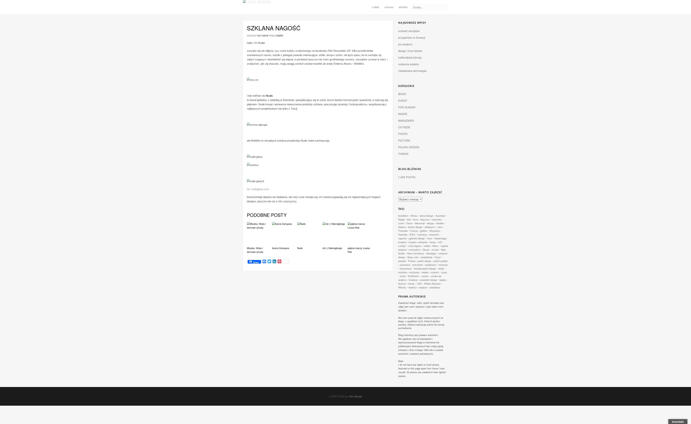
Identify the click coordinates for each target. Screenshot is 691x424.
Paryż (438, 257)
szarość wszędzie (409, 31)
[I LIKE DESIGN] (256, 4)
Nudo (300, 248)
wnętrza (412, 287)
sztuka (424, 276)
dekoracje (420, 223)
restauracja (405, 268)
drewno (402, 227)
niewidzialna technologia (412, 71)
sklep (441, 268)
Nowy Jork (412, 257)
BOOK (402, 94)
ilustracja (422, 234)
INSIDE (402, 114)
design (430, 223)
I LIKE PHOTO (406, 177)
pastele (402, 261)
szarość (435, 272)
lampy (433, 242)
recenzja (443, 264)
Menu (435, 246)
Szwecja (413, 280)
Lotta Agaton (414, 246)
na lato (435, 249)
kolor (429, 238)
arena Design (426, 215)
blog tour (424, 219)
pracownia (417, 264)
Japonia (402, 238)
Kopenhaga (440, 238)
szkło (403, 276)
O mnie (375, 7)
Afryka (413, 215)
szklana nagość (273, 28)
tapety (442, 280)
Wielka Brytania (432, 283)
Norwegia (431, 253)
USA (419, 283)
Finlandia (403, 230)
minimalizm (415, 249)
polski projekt (441, 261)
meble (427, 246)
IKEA (412, 234)
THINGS (403, 154)
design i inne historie (410, 51)
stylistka (402, 272)
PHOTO (403, 134)
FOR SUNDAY (407, 107)
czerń (401, 223)
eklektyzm (430, 227)
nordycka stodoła (408, 64)
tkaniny (402, 283)
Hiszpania (434, 230)
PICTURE (404, 140)
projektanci (430, 264)
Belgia (401, 219)
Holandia (402, 234)
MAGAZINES (406, 120)
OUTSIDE (404, 127)
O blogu (389, 7)
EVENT (402, 100)
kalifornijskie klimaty (410, 57)
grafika (423, 230)
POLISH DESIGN (408, 147)
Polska (411, 261)
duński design (415, 227)
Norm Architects (415, 253)
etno (440, 227)
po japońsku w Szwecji (411, 37)
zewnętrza (434, 287)
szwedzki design (428, 280)
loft (440, 242)
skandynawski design (425, 268)
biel (409, 219)
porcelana (405, 264)
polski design (424, 261)
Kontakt (403, 7)
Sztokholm (413, 276)
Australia (440, 215)
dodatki (440, 223)
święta (425, 272)
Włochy (402, 287)
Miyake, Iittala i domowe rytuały (255, 250)
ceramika (436, 219)
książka (402, 242)
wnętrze (423, 287)
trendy (411, 283)
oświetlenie (426, 257)
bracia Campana (280, 248)
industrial (434, 234)
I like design (355, 396)
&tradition (403, 215)
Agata (279, 35)
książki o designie (418, 242)
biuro (415, 219)
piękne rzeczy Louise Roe (359, 250)
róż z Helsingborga (332, 248)
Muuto (426, 249)
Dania (409, 223)
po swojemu (405, 44)
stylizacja (414, 272)
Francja (414, 230)
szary (444, 272)
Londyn (402, 246)
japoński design (417, 238)
